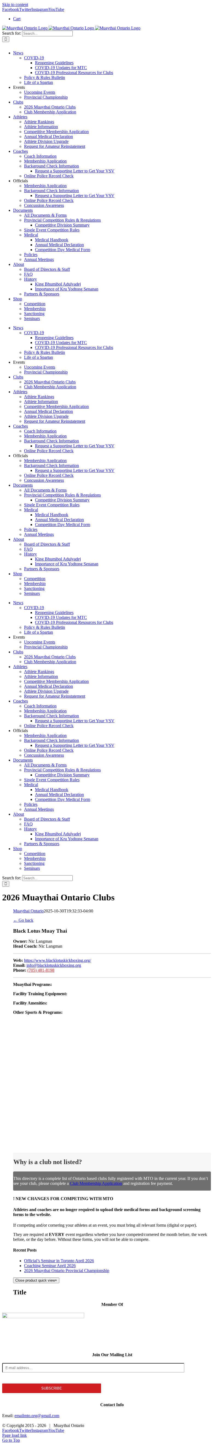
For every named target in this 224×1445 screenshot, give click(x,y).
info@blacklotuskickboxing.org (53, 965)
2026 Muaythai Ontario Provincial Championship (66, 1270)
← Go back (23, 920)
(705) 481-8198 (40, 970)
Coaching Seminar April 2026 (50, 1265)
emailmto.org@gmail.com (36, 1415)
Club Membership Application (96, 1183)
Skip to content (15, 4)
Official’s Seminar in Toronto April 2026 (59, 1260)
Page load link (14, 1435)
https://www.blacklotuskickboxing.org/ (57, 960)
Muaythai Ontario (28, 911)
